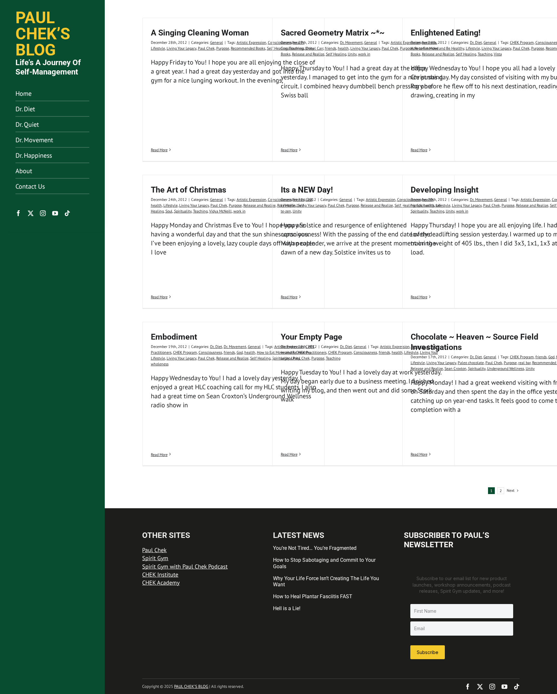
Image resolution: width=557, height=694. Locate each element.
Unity (352, 54)
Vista (498, 54)
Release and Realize (308, 54)
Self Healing (336, 54)
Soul (168, 211)
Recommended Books (248, 48)
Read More (159, 149)
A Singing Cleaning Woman (200, 32)
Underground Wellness (505, 368)
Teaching (485, 54)
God (240, 352)
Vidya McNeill (220, 211)
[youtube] (55, 213)
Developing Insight (444, 189)
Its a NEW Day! (307, 189)
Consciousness (292, 48)
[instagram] (43, 213)
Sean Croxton (455, 368)
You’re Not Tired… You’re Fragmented (315, 548)
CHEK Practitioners (311, 352)
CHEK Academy (161, 582)
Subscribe (427, 652)
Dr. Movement (351, 42)
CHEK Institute (160, 574)
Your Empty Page (311, 337)
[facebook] (18, 213)
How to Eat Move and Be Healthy (437, 48)
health (343, 48)
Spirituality (182, 211)
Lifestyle (158, 48)
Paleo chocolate (471, 362)
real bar (524, 362)
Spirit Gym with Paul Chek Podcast (185, 566)
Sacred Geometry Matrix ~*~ (333, 32)
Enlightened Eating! (446, 32)
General (216, 42)
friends (330, 48)
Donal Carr (314, 48)
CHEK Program (522, 42)
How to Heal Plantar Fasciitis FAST (312, 596)
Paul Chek (206, 48)
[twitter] (31, 213)
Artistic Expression (251, 42)
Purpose (222, 48)
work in (364, 54)
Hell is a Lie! (286, 608)
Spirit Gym (155, 558)
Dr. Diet (476, 42)
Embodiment (174, 337)
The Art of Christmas (188, 189)
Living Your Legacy (181, 48)
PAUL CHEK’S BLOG (191, 686)
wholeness (160, 364)
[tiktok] (67, 213)
